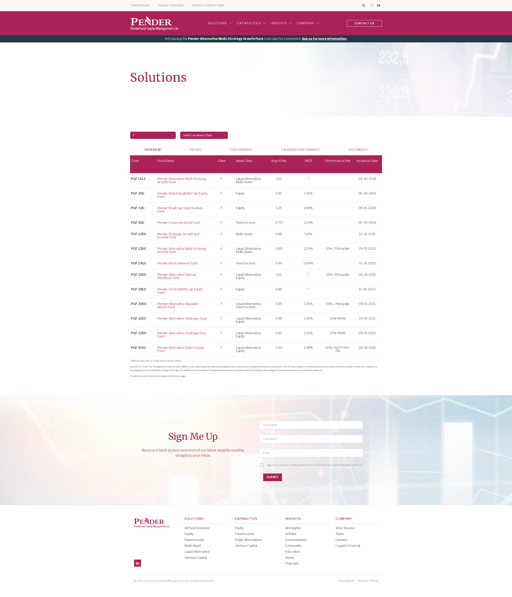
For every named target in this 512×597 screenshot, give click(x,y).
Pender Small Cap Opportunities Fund (180, 209)
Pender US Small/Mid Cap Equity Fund (180, 290)
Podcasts (292, 563)
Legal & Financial (348, 546)
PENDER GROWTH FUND (208, 5)
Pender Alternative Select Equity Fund (180, 349)
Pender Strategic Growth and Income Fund (178, 235)
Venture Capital (195, 558)
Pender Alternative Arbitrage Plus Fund (181, 334)
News (289, 558)
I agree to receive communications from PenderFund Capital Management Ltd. (314, 465)
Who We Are (345, 528)
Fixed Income (194, 540)
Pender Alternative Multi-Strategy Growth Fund (181, 180)
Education (292, 552)
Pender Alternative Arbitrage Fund (182, 318)
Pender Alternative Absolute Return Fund (177, 305)
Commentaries (296, 540)
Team (340, 534)
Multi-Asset (192, 546)
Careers (341, 540)
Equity (188, 534)
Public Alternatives (248, 540)
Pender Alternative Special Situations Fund (176, 276)
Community (293, 546)
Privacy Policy (368, 580)
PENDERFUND (140, 5)
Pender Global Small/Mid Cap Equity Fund (182, 195)
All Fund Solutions (196, 528)
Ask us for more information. (324, 39)
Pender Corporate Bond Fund (178, 223)
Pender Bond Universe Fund (177, 263)
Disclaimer (346, 580)
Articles (290, 534)
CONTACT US (365, 23)
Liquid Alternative (197, 552)
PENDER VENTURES (171, 5)
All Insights (293, 528)
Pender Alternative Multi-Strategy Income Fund (181, 250)
